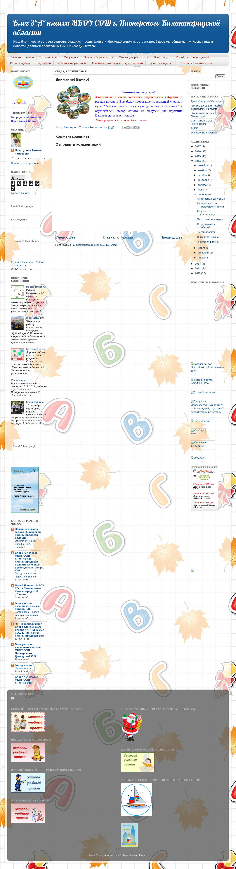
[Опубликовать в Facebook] (135, 127)
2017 (198, 146)
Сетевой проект (35, 349)
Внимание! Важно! (208, 237)
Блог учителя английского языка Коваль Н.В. (27, 606)
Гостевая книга (20, 193)
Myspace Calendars (22, 262)
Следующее (65, 237)
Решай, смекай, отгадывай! (193, 57)
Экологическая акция (210, 219)
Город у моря (23, 665)
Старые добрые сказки (133, 57)
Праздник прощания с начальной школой (27, 575)
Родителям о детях (160, 63)
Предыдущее (171, 237)
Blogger (142, 855)
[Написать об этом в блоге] (128, 127)
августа (202, 185)
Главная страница (22, 57)
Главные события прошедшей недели (210, 205)
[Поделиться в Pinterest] (138, 127)
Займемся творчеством (71, 63)
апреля (202, 194)
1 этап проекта (206, 232)
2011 (198, 273)
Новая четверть (35, 286)
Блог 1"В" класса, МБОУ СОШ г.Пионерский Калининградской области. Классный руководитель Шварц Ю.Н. (29, 561)
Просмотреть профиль (25, 163)
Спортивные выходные (211, 198)
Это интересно (48, 57)
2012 (198, 268)
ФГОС (194, 128)
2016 (198, 151)
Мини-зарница (35, 402)
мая (200, 189)
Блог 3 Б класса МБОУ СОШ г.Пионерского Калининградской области (29, 590)
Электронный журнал (204, 132)
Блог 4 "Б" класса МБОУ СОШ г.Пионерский (26, 680)
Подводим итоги (24, 668)
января (202, 257)
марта (202, 247)
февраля (203, 252)
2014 (198, 161)
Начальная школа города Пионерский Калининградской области (28, 533)
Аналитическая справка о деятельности (117, 63)
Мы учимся (71, 57)
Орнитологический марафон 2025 (25, 542)
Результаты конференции (206, 213)
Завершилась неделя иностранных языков (27, 613)
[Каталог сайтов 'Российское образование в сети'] (208, 370)
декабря (203, 165)
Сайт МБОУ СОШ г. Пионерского (202, 122)
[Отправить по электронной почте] (124, 127)
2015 (198, 156)
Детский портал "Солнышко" (208, 101)
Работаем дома (20, 63)
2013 (198, 263)
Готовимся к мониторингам (195, 63)
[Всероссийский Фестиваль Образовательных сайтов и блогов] (207, 582)
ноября (202, 170)
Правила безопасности (98, 57)
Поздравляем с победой (206, 226)
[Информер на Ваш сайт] (199, 458)
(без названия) (35, 317)
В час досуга (162, 57)
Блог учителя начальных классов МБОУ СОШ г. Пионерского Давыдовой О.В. (28, 650)
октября (203, 175)
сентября (204, 180)
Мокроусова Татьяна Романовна (84, 127)
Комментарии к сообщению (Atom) (97, 245)
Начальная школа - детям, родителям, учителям (207, 107)
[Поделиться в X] (131, 127)
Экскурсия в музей (208, 241)
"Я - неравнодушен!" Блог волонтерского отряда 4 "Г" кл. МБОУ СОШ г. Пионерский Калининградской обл (29, 630)
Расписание (18, 380)
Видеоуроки (43, 63)
